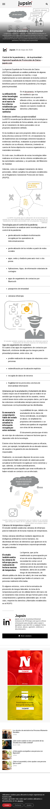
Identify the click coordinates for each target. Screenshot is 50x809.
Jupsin (12, 50)
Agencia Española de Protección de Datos (21, 60)
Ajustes (29, 805)
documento (29, 92)
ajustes (20, 801)
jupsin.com (7, 63)
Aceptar (7, 805)
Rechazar (18, 805)
